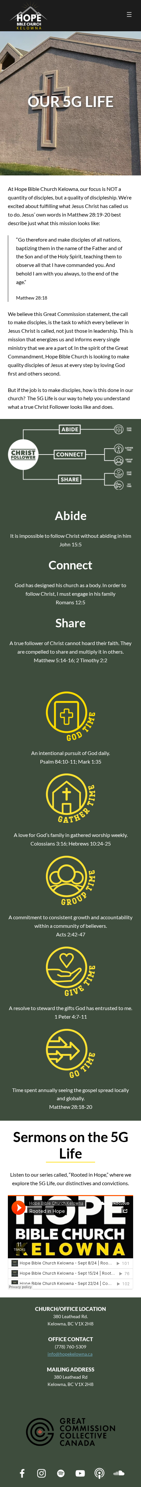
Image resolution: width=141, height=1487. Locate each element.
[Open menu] (129, 14)
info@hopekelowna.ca (70, 1354)
